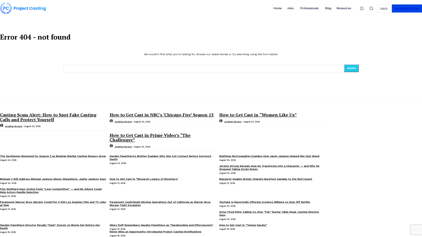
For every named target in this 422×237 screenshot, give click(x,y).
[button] (362, 8)
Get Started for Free (407, 8)
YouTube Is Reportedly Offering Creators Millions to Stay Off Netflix (264, 202)
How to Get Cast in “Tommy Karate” (243, 225)
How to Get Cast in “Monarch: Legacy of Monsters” (144, 179)
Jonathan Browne (13, 126)
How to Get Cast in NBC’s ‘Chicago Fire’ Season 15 (162, 115)
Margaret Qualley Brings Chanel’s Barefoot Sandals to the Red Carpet (265, 179)
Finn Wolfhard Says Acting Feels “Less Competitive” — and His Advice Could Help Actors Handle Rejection (51, 190)
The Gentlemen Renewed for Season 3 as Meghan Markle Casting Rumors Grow (53, 156)
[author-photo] (2, 126)
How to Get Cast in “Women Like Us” (258, 115)
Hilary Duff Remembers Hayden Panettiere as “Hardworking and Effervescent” (161, 225)
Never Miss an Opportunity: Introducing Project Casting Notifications (155, 231)
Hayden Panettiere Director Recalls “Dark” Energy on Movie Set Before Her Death (50, 227)
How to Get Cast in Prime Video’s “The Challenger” (150, 137)
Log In (383, 8)
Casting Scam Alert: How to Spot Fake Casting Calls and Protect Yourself (48, 117)
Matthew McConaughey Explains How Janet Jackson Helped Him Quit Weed (269, 156)
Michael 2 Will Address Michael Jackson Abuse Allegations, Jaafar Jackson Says (53, 179)
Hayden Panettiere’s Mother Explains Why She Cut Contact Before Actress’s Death (160, 158)
